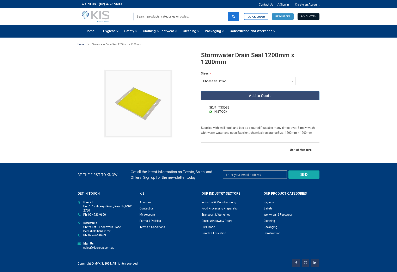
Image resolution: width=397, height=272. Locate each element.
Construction (272, 233)
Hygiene (269, 202)
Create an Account (307, 4)
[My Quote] (308, 16)
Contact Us (266, 4)
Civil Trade (208, 227)
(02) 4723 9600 (110, 4)
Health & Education (214, 233)
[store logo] (96, 16)
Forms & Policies (150, 220)
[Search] (233, 16)
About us (145, 202)
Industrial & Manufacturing (219, 202)
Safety (268, 208)
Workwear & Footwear (278, 214)
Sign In (284, 4)
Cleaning (269, 220)
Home (81, 44)
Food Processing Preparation (220, 208)
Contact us (147, 208)
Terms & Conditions (152, 227)
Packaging (270, 227)
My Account (147, 214)
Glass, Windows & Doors (217, 220)
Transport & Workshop (216, 214)
